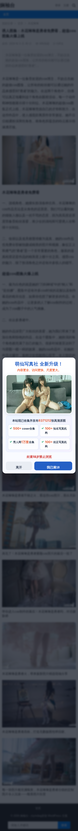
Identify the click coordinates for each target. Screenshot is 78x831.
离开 (19, 467)
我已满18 (53, 467)
